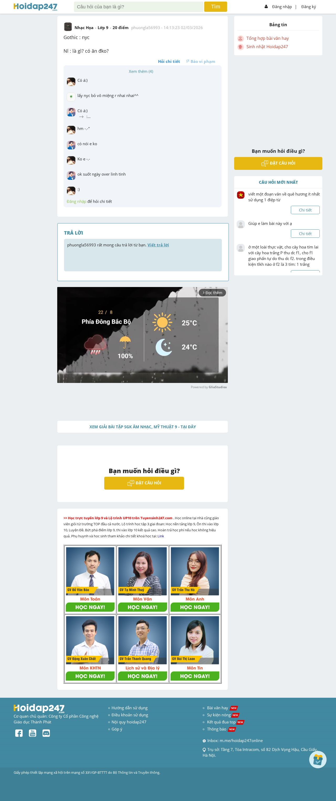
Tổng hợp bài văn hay (267, 38)
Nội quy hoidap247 (129, 721)
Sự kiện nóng (222, 714)
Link (161, 536)
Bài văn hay (221, 707)
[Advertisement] (278, 98)
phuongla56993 (145, 27)
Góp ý (117, 729)
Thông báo (221, 729)
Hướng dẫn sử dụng (130, 707)
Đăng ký (308, 6)
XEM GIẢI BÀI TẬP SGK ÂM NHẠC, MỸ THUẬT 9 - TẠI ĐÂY (143, 426)
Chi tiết (305, 210)
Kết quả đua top (225, 721)
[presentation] (81, 116)
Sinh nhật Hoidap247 (267, 47)
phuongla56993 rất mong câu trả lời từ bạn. (118, 244)
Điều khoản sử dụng (130, 714)
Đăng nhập (282, 6)
